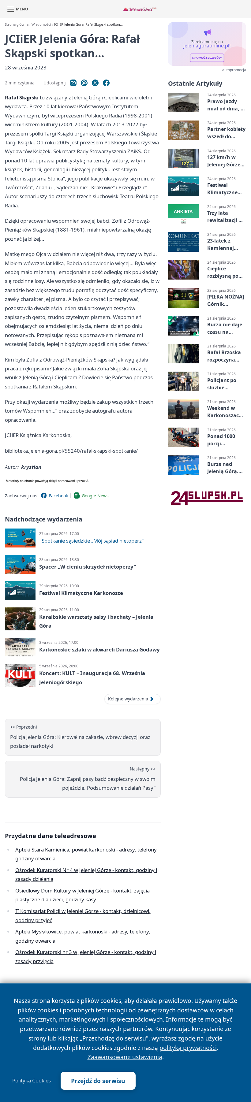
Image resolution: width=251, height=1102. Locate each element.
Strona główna (16, 24)
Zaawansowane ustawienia (125, 1057)
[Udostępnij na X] (95, 83)
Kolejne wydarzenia (128, 699)
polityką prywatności (188, 1048)
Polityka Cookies (31, 1081)
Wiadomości (41, 24)
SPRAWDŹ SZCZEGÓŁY (207, 58)
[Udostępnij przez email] (84, 83)
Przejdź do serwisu (98, 1081)
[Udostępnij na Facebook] (106, 83)
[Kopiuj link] (73, 83)
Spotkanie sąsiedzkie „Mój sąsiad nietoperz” (93, 540)
